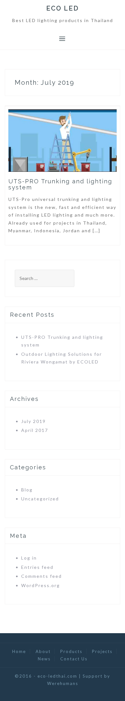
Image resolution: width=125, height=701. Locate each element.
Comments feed (41, 576)
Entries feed (37, 567)
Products (71, 651)
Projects (102, 651)
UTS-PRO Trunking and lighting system (60, 184)
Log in (29, 558)
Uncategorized (40, 498)
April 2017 (34, 430)
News (44, 658)
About (43, 651)
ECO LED (62, 8)
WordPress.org (40, 585)
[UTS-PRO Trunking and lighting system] (62, 140)
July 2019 (33, 421)
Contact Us (74, 658)
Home (19, 651)
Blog (27, 489)
